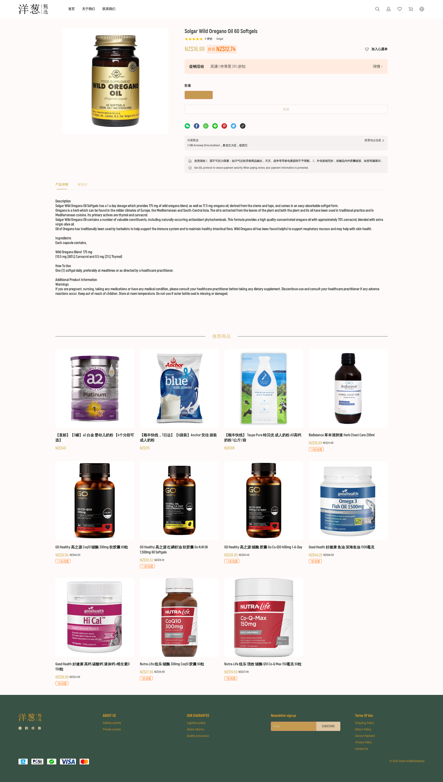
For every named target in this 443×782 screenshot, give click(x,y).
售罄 (286, 109)
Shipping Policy (364, 723)
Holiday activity (112, 723)
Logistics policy (196, 723)
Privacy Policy (363, 742)
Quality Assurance (198, 736)
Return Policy (363, 729)
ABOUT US (109, 715)
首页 (71, 9)
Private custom (112, 729)
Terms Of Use (364, 715)
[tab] (61, 185)
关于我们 (88, 9)
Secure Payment (365, 736)
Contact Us (361, 749)
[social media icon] (20, 728)
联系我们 (108, 9)
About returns (195, 729)
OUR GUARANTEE (198, 715)
